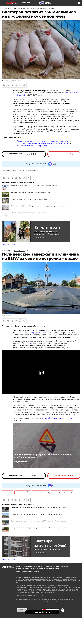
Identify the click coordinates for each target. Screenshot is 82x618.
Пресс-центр (65, 566)
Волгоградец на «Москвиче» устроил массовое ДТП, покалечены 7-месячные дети (38, 521)
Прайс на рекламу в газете (33, 566)
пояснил (28, 343)
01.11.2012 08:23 (6, 8)
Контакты (19, 566)
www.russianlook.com (13, 80)
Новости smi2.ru (9, 244)
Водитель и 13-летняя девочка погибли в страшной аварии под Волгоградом (37, 514)
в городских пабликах (40, 333)
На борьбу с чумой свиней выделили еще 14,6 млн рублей (43, 143)
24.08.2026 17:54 (7, 251)
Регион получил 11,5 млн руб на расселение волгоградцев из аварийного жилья (38, 206)
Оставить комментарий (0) (64, 154)
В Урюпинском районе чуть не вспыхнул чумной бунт (29, 199)
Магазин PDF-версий (22, 569)
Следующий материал (42, 612)
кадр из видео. (7, 315)
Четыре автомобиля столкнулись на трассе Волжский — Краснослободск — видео (39, 528)
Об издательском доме (51, 566)
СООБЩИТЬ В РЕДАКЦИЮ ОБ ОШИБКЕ (27, 571)
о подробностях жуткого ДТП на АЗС (58, 418)
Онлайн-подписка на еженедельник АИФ (45, 569)
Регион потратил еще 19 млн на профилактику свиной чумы (44, 141)
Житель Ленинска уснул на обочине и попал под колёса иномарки (43, 455)
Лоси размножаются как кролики (32, 146)
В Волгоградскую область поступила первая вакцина (29, 213)
